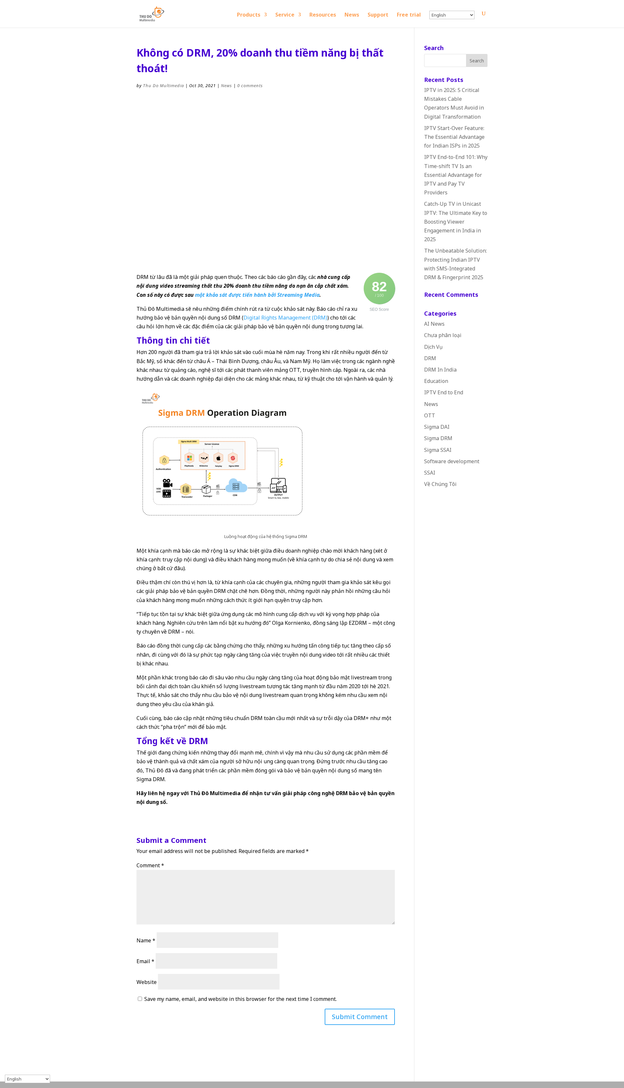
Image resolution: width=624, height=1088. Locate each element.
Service (284, 15)
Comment (150, 865)
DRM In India (440, 369)
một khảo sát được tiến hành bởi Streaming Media (257, 294)
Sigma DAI (436, 426)
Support (378, 15)
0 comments (250, 85)
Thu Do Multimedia (163, 85)
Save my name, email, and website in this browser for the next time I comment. (240, 999)
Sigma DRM (438, 438)
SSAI (429, 472)
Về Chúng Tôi (440, 484)
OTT (429, 415)
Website (146, 982)
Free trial (409, 15)
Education (436, 381)
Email (145, 961)
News (351, 15)
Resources (322, 15)
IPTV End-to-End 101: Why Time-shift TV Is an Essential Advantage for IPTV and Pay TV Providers (456, 174)
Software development (451, 461)
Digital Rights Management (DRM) (285, 317)
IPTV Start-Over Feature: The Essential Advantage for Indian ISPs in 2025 (454, 137)
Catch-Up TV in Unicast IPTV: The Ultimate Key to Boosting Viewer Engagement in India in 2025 (455, 221)
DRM (430, 358)
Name (145, 940)
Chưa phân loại (443, 335)
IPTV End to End (443, 392)
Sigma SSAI (437, 449)
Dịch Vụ (433, 346)
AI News (434, 323)
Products (248, 15)
